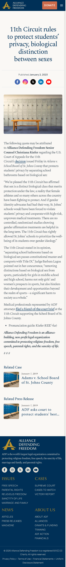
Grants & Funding (46, 525)
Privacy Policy (9, 558)
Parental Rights (12, 490)
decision (20, 161)
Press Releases (12, 521)
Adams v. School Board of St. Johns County (40, 380)
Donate (49, 5)
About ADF (41, 516)
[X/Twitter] (33, 81)
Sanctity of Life (12, 498)
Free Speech (10, 485)
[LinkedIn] (41, 81)
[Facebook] (17, 81)
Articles (7, 516)
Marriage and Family (15, 502)
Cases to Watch (45, 490)
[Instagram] (25, 81)
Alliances (41, 521)
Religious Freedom (14, 494)
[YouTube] (48, 81)
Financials (42, 538)
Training (40, 529)
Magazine (8, 525)
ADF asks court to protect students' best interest (39, 414)
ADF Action (42, 534)
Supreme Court (45, 485)
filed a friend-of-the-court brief (35, 309)
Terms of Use (24, 558)
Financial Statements (43, 558)
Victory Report (45, 494)
